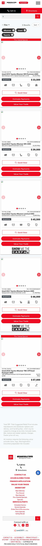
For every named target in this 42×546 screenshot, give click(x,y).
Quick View (22, 92)
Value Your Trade (21, 104)
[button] (38, 473)
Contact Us (20, 475)
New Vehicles (20, 491)
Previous (3, 57)
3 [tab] (21, 68)
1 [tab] (17, 69)
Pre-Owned (20, 493)
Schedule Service (20, 505)
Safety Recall (20, 514)
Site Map (5, 540)
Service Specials (20, 507)
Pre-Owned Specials (20, 497)
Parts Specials (20, 511)
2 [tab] (19, 68)
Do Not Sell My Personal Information (25, 540)
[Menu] (38, 3)
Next (39, 57)
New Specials (20, 495)
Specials (20, 499)
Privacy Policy (31, 537)
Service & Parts (20, 502)
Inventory (20, 488)
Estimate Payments (21, 99)
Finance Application (20, 481)
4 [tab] (23, 68)
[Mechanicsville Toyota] (9, 2)
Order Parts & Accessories (20, 509)
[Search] (37, 16)
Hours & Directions (20, 478)
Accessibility (19, 537)
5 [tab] (25, 68)
